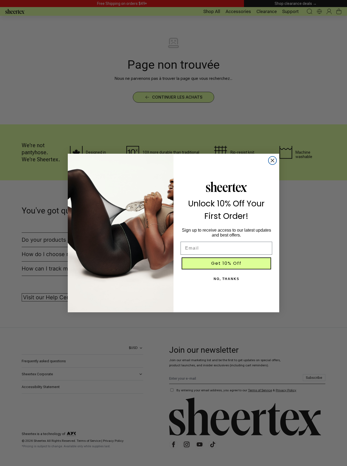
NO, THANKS (226, 279)
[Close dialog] (272, 160)
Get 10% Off (226, 263)
